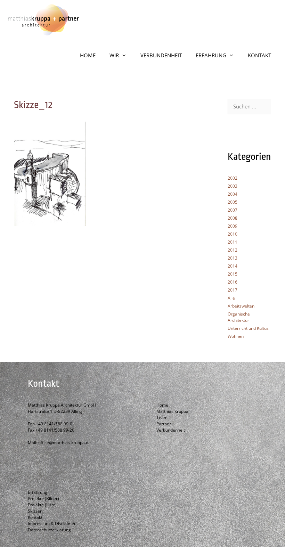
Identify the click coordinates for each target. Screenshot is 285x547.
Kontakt (35, 517)
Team (162, 418)
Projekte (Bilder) (43, 498)
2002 (232, 178)
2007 (232, 210)
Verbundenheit (170, 430)
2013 (232, 258)
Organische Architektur (239, 317)
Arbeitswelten (241, 306)
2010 (232, 234)
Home (162, 405)
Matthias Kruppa (172, 411)
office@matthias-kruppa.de (64, 443)
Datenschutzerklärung (49, 530)
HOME (88, 55)
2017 (232, 290)
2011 (232, 242)
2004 (232, 194)
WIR (114, 55)
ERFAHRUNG (211, 55)
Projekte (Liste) (42, 505)
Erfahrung (37, 492)
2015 (232, 274)
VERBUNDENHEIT (161, 55)
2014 (232, 266)
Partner (163, 424)
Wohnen (236, 336)
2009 (232, 226)
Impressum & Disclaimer (52, 523)
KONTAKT (259, 55)
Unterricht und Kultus (248, 328)
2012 (232, 250)
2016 (232, 282)
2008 (232, 218)
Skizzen (35, 511)
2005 (232, 202)
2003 (232, 186)
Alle (231, 298)
